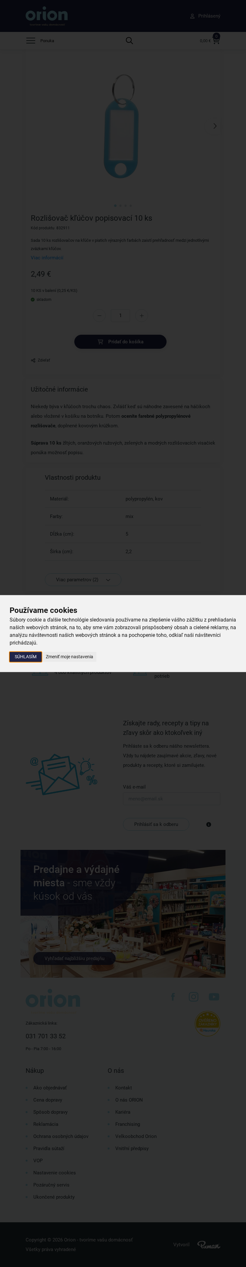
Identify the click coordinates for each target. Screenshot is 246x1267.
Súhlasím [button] (26, 656)
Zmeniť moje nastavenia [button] (69, 656)
